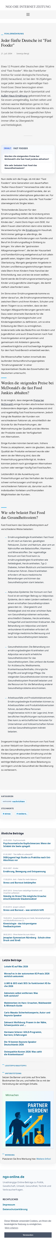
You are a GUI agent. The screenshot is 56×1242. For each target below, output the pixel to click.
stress (7, 813)
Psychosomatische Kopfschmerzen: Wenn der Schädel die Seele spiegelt (27, 845)
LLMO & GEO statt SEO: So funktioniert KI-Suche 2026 (27, 984)
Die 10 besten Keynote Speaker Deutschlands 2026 (20, 1043)
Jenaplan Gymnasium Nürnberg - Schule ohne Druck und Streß (27, 939)
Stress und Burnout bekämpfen (19, 882)
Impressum (9, 1204)
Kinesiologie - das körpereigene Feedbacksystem (20, 925)
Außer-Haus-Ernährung (14, 95)
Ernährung (32, 230)
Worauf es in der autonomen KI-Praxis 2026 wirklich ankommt (26, 975)
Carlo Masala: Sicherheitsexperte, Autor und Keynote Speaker (27, 1014)
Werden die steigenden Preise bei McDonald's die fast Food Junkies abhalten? (26, 157)
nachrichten (18, 801)
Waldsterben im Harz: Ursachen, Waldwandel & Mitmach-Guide (27, 1004)
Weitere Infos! (43, 1158)
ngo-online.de (13, 1177)
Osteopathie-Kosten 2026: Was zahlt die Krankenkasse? (23, 1053)
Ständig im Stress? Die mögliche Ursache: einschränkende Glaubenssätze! (24, 897)
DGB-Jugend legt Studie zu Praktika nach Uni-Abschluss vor (27, 859)
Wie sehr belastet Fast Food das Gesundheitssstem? (20, 166)
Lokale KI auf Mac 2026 (16, 966)
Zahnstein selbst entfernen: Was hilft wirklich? (21, 994)
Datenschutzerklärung (15, 1209)
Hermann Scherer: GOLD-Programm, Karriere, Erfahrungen (23, 1033)
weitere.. (22, 813)
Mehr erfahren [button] (11, 1228)
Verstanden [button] (28, 1235)
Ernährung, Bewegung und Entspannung (24, 871)
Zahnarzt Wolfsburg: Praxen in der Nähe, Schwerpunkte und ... (25, 1024)
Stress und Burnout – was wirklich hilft (23, 910)
